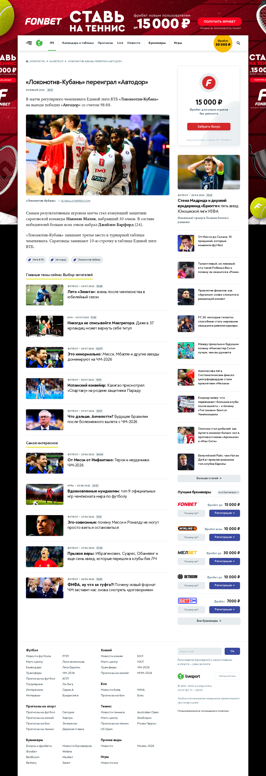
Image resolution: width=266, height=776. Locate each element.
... (232, 49)
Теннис (106, 706)
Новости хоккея (112, 656)
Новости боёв (111, 690)
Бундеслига (70, 695)
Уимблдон (144, 718)
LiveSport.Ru (37, 61)
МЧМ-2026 (144, 673)
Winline (67, 752)
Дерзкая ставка (73, 729)
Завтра (67, 718)
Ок (232, 651)
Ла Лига (67, 684)
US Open (107, 729)
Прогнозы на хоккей (40, 718)
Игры (178, 43)
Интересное (34, 690)
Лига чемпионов (73, 662)
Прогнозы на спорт (41, 706)
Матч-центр (34, 662)
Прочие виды (111, 740)
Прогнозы (105, 43)
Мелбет (67, 757)
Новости (133, 43)
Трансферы (34, 673)
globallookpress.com (75, 201)
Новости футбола (38, 656)
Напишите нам (227, 676)
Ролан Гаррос (146, 723)
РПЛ (65, 656)
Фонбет (31, 752)
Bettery (31, 763)
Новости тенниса (113, 712)
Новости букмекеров (77, 746)
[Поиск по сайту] (240, 43)
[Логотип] (39, 43)
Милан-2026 (145, 746)
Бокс (140, 695)
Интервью (33, 695)
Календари (33, 667)
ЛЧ (52, 43)
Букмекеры (157, 43)
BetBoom (32, 757)
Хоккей (106, 650)
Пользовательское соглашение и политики (203, 711)
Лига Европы (71, 667)
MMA (140, 690)
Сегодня (68, 712)
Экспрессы (69, 723)
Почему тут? (191, 513)
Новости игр (109, 763)
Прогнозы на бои (38, 723)
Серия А (68, 690)
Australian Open (148, 712)
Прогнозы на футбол (40, 679)
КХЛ (140, 656)
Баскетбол (56, 61)
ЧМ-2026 (68, 673)
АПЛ (65, 679)
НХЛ (140, 662)
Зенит (66, 763)
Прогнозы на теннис (40, 729)
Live (120, 43)
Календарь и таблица (78, 43)
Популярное (34, 684)
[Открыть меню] (30, 43)
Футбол (32, 650)
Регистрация (224, 513)
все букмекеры (229, 492)
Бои (104, 684)
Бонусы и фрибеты (39, 746)
